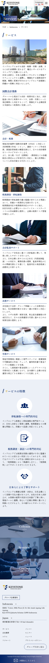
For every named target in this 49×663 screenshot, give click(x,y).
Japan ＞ (7, 617)
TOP (4, 27)
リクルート (6, 640)
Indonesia (14, 27)
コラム (4, 636)
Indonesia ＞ (9, 603)
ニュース (28, 636)
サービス (5, 629)
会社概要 (5, 633)
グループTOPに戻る (35, 646)
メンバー (28, 629)
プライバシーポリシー (33, 640)
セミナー (28, 633)
